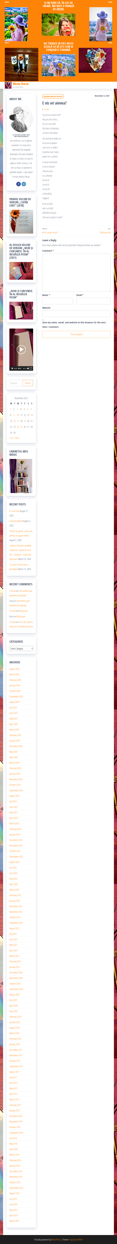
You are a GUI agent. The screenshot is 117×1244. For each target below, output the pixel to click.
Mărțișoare (23, 610)
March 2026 (14, 674)
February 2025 (15, 735)
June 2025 (13, 713)
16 (14, 421)
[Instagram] (23, 184)
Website (46, 307)
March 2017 (14, 1099)
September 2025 (16, 696)
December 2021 (16, 906)
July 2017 (13, 1077)
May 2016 (13, 1143)
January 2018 (14, 1044)
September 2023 (16, 790)
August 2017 (14, 1071)
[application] (21, 350)
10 (18, 415)
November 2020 (16, 978)
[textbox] (76, 221)
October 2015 (14, 1182)
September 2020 (16, 989)
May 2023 (13, 812)
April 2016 (13, 1149)
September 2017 (16, 1066)
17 (18, 421)
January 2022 (14, 900)
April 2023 (13, 818)
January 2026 (14, 685)
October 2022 (14, 851)
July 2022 (13, 867)
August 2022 (14, 862)
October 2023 (14, 784)
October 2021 (14, 917)
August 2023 (14, 795)
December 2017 (16, 1049)
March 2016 (14, 1154)
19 (25, 421)
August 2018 (14, 1027)
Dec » (17, 437)
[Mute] (28, 368)
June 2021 (13, 939)
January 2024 (14, 773)
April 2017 (13, 1094)
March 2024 (14, 762)
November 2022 (16, 845)
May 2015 (13, 1210)
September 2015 (16, 1187)
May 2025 (13, 718)
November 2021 (16, 911)
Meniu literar (21, 84)
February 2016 (15, 1160)
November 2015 (16, 1176)
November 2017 (16, 1055)
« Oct (11, 437)
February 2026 (15, 680)
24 (18, 426)
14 (32, 415)
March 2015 (14, 1221)
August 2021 (14, 928)
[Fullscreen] (31, 368)
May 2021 (13, 944)
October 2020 (14, 983)
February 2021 (15, 961)
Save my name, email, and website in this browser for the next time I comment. (74, 325)
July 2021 (13, 933)
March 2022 (14, 889)
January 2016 (14, 1165)
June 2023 (13, 807)
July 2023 (13, 801)
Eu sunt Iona (14, 511)
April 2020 (13, 1005)
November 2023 (16, 779)
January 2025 (14, 740)
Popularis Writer (76, 1239)
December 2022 (16, 840)
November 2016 (16, 1121)
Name (46, 295)
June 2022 (13, 873)
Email (80, 295)
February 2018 (15, 1038)
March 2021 (14, 956)
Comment (48, 250)
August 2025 (14, 702)
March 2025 (14, 729)
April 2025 (13, 724)
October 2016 (14, 1127)
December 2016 (16, 1116)
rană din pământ (16, 521)
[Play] (12, 368)
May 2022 (13, 878)
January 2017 (14, 1110)
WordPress (56, 1239)
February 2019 (15, 1016)
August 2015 (14, 1193)
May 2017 (13, 1088)
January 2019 (14, 1022)
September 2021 (16, 922)
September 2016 (16, 1132)
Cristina (46, 109)
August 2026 (14, 669)
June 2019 (13, 1011)
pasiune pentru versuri (53, 96)
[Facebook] (18, 184)
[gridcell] (76, 166)
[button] (21, 349)
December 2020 (16, 972)
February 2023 (15, 829)
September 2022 (16, 856)
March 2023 (14, 823)
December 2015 (16, 1171)
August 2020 (14, 994)
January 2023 (14, 834)
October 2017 (14, 1060)
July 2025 (13, 707)
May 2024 (13, 751)
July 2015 (13, 1198)
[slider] (19, 368)
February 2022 (15, 895)
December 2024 (16, 746)
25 (21, 426)
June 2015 (13, 1204)
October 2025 (14, 691)
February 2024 (15, 768)
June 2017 (13, 1082)
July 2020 (13, 1000)
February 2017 (15, 1105)
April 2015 (13, 1215)
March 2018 (14, 1033)
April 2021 (13, 950)
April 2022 (13, 884)
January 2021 (14, 967)
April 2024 (13, 757)
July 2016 (13, 1138)
